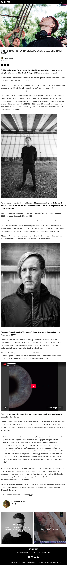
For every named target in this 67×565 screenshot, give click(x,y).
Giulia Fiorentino (9, 58)
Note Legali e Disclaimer (23, 552)
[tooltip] (2, 65)
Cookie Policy (46, 552)
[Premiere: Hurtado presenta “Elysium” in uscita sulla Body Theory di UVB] (17, 528)
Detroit (40, 228)
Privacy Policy (36, 552)
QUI (30, 495)
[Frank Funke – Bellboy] (50, 528)
